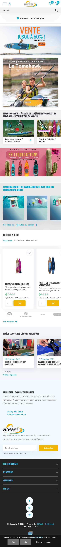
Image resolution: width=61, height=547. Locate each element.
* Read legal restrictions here (14, 453)
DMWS (40, 524)
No (26, 542)
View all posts (10, 374)
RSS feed (49, 524)
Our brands (8, 321)
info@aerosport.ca (16, 414)
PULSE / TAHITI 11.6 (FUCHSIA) (17, 284)
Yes (13, 542)
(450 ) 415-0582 (15, 411)
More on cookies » (43, 542)
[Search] (56, 10)
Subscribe (48, 448)
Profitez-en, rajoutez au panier (18, 225)
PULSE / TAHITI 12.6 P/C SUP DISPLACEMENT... (49, 284)
